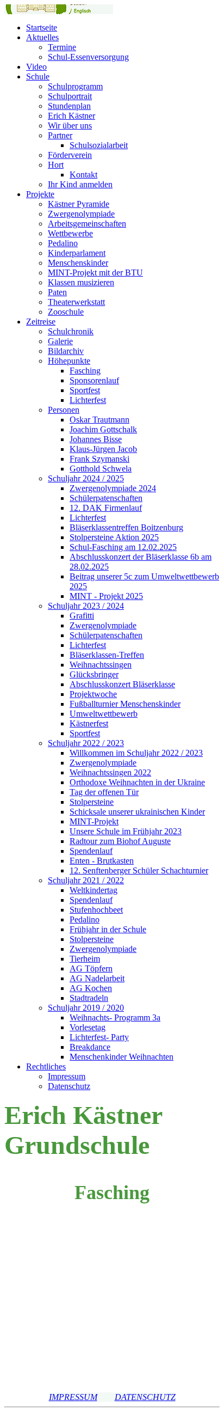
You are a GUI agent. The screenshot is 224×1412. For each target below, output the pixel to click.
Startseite (41, 27)
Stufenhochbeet (96, 909)
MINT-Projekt (94, 821)
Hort (56, 164)
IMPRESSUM (73, 1397)
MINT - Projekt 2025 (106, 596)
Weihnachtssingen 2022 (110, 772)
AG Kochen (91, 988)
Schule (37, 76)
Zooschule (66, 311)
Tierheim (85, 958)
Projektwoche (93, 694)
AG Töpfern (91, 968)
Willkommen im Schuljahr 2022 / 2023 (136, 752)
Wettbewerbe (70, 233)
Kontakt (83, 174)
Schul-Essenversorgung (88, 57)
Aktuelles (42, 37)
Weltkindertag (93, 890)
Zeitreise (40, 321)
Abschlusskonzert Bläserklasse (122, 684)
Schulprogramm (75, 86)
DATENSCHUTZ (145, 1397)
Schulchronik (71, 331)
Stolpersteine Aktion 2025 (114, 537)
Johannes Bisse (96, 439)
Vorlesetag (87, 1027)
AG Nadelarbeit (97, 978)
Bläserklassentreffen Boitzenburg (126, 527)
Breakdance (90, 1047)
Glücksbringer (94, 674)
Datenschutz (69, 1086)
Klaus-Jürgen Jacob (103, 449)
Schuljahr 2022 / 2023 (86, 743)
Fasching (85, 370)
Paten (57, 292)
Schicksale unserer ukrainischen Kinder (137, 811)
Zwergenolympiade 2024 (113, 488)
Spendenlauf (91, 850)
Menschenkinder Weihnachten (121, 1056)
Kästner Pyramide (78, 204)
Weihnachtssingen (101, 664)
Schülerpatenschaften (106, 498)
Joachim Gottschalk (103, 429)
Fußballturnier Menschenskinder (125, 703)
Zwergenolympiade (81, 213)
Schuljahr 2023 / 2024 (86, 605)
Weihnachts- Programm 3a (115, 1017)
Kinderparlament (76, 253)
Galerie (60, 341)
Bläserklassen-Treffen (107, 654)
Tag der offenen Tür (104, 792)
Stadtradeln (89, 998)
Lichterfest (88, 400)
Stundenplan (69, 106)
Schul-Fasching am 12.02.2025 (123, 547)
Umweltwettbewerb (104, 713)
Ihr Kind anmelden (80, 184)
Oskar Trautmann (99, 419)
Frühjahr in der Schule (108, 929)
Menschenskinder (78, 262)
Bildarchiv (66, 351)
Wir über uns (70, 125)
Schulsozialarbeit (99, 145)
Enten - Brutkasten (102, 860)
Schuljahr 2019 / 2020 (86, 1007)
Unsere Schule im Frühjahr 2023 (126, 831)
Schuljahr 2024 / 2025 (86, 478)
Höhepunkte (69, 360)
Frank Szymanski (99, 458)
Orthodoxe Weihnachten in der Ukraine (137, 782)
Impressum (66, 1076)
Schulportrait (70, 96)
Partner (60, 135)
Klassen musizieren (81, 282)
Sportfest (85, 390)
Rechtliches (46, 1066)
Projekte (40, 194)
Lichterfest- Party (99, 1037)
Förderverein (70, 155)
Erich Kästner (71, 115)
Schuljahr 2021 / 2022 (86, 880)
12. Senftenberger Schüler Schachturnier (139, 870)
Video (36, 66)
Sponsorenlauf (94, 380)
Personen (63, 409)
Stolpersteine (92, 801)
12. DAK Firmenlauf (106, 507)
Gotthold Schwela (101, 468)
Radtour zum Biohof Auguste (120, 841)
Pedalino (63, 243)
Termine (62, 47)
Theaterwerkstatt (76, 302)
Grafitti (82, 615)
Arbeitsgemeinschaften (87, 223)
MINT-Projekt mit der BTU (95, 272)
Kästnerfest (89, 723)
